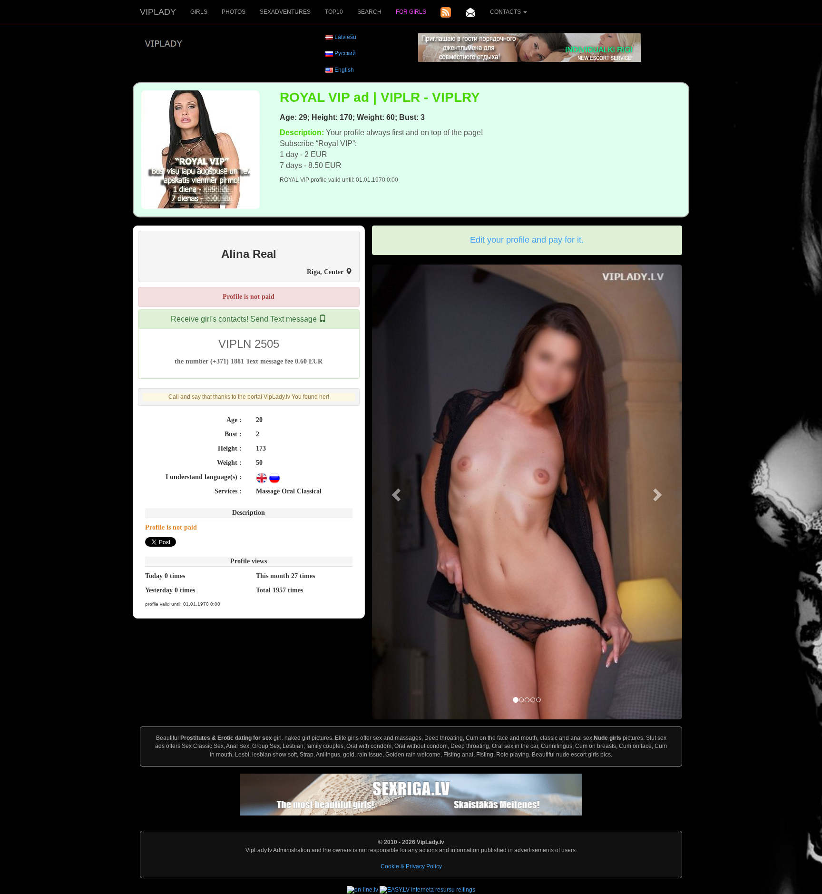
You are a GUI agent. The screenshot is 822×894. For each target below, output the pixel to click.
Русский (345, 53)
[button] (395, 492)
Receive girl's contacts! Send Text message (245, 319)
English (344, 70)
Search (369, 12)
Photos (233, 12)
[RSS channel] (445, 12)
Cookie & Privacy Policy (411, 866)
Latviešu (345, 37)
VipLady (158, 12)
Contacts (506, 12)
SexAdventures (285, 12)
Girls (198, 12)
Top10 (334, 12)
